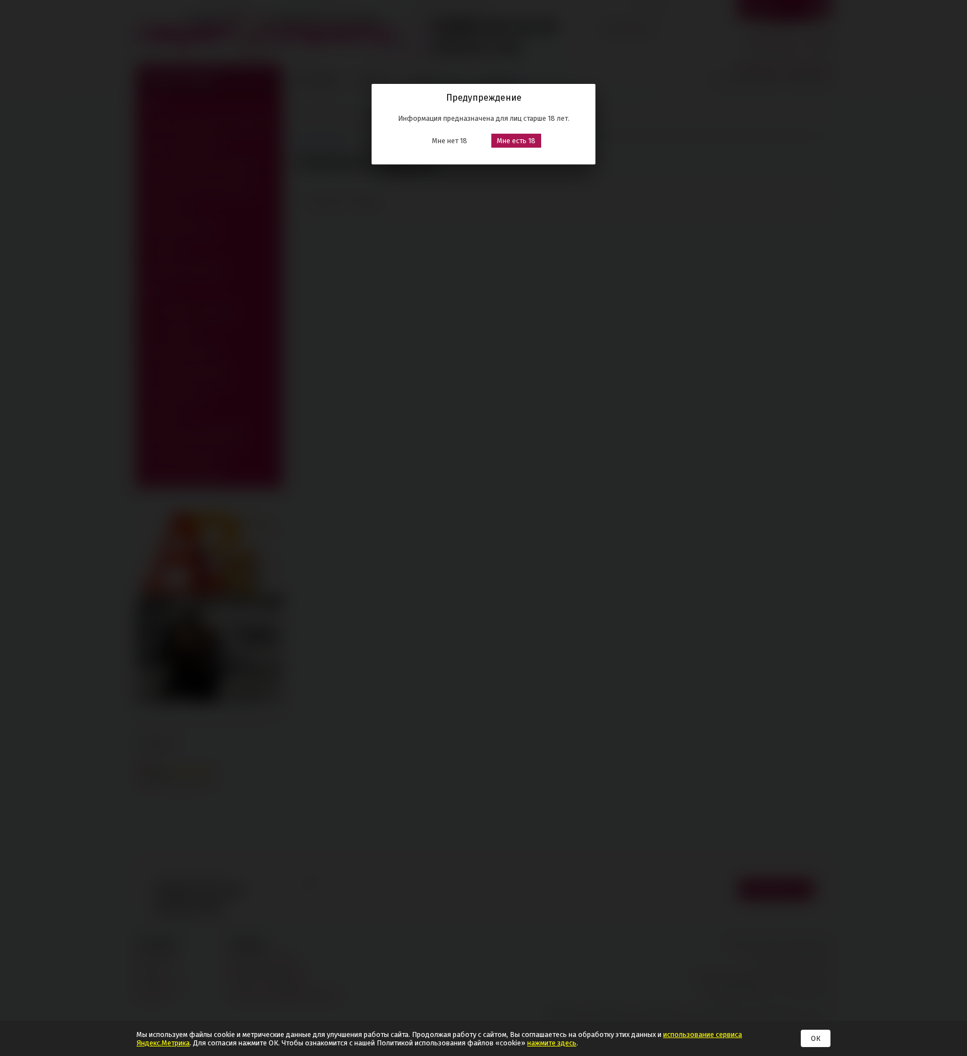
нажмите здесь (551, 1043)
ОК (815, 1038)
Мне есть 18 (516, 140)
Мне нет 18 (449, 140)
